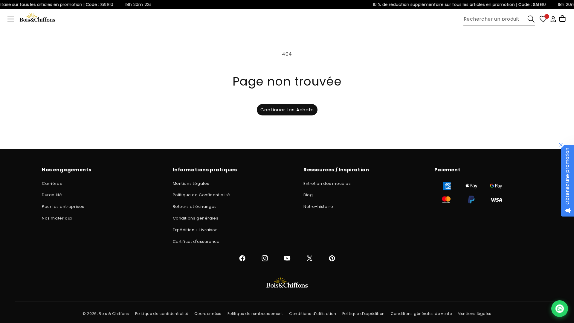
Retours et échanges (195, 206)
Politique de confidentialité (161, 313)
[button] (11, 19)
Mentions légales (474, 313)
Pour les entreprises (63, 206)
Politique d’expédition (363, 313)
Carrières (52, 183)
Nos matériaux (57, 218)
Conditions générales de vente (421, 313)
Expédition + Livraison (195, 230)
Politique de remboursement (255, 313)
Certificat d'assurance (196, 241)
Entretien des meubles (327, 183)
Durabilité (52, 195)
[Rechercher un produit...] (531, 19)
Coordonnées (208, 313)
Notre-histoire (318, 206)
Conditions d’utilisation (312, 313)
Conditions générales (196, 218)
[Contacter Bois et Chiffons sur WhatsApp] (559, 308)
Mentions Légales (191, 183)
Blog (308, 195)
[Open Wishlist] (543, 19)
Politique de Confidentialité (201, 195)
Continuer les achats (287, 109)
